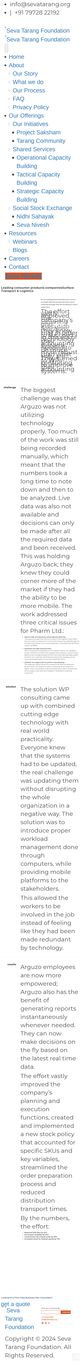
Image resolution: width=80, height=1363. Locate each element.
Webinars (25, 241)
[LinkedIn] (42, 1322)
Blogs (20, 250)
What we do (28, 82)
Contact (19, 267)
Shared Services (34, 149)
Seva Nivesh (33, 225)
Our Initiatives (30, 124)
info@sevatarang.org (49, 1319)
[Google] (46, 1322)
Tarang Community (41, 141)
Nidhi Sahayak (35, 216)
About (16, 65)
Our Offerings (26, 115)
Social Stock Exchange (42, 208)
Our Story (25, 73)
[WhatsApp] (49, 1322)
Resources (23, 233)
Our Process (29, 90)
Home (16, 57)
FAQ (18, 98)
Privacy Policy (31, 107)
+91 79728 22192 (47, 1317)
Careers (19, 258)
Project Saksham (39, 132)
